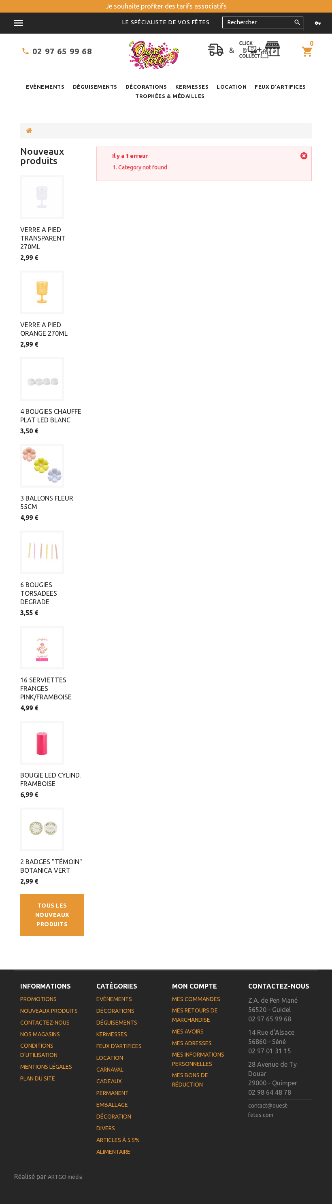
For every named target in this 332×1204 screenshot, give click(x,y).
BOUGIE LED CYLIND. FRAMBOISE (50, 779)
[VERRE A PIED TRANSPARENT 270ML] (42, 197)
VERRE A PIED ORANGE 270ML (44, 329)
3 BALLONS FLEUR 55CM (46, 502)
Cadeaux (109, 1081)
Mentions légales (46, 1066)
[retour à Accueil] (29, 130)
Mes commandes (196, 999)
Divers (105, 1128)
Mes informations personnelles (198, 1059)
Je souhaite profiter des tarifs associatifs (166, 6)
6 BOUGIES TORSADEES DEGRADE (38, 593)
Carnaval (109, 1069)
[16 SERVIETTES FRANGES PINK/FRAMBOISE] (42, 647)
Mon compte (194, 986)
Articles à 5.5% (118, 1140)
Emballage (112, 1105)
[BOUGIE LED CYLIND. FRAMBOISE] (42, 743)
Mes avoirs (188, 1031)
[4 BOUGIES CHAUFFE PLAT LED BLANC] (42, 379)
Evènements (45, 87)
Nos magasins (40, 1034)
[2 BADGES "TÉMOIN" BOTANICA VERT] (42, 829)
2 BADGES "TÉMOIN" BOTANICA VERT (51, 866)
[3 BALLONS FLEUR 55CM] (42, 466)
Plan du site (37, 1078)
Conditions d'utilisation (38, 1050)
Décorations (146, 87)
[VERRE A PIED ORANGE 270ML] (42, 292)
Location (232, 87)
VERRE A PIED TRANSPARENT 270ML (43, 238)
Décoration (113, 1116)
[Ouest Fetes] (154, 55)
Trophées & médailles (169, 96)
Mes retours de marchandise (195, 1015)
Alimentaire (113, 1152)
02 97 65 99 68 (62, 51)
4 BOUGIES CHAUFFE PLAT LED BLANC (50, 416)
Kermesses (192, 87)
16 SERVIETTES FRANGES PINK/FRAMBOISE (46, 688)
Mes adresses (192, 1043)
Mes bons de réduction (190, 1080)
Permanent (112, 1093)
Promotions (38, 999)
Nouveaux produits (42, 156)
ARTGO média (65, 1177)
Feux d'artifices (280, 87)
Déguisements (95, 87)
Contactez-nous (45, 1022)
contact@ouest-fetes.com (268, 1110)
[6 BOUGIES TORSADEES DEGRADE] (42, 552)
